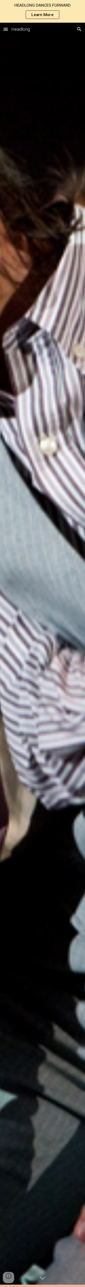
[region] (42, 11)
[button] (5, 29)
